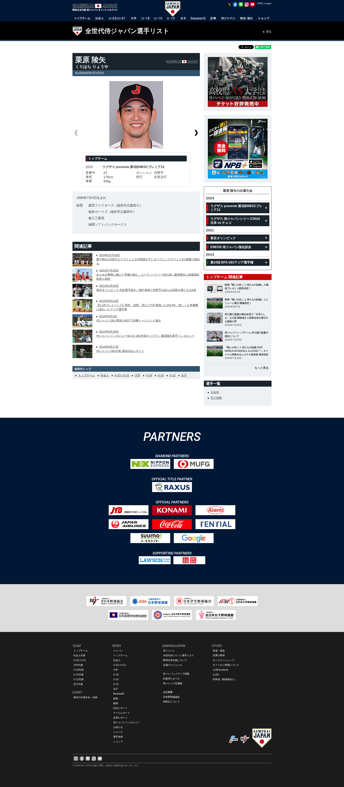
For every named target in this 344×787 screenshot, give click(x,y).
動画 (115, 703)
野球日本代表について (175, 660)
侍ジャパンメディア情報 (176, 673)
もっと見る (262, 367)
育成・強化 (219, 650)
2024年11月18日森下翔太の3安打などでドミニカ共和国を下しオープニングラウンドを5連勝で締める (148, 259)
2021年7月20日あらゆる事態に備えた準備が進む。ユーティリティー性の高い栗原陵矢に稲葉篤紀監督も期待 (147, 274)
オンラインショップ (223, 660)
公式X (216, 674)
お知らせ (118, 727)
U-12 (172, 375)
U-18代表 (78, 669)
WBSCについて (171, 701)
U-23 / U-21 (121, 375)
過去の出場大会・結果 (85, 697)
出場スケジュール (172, 665)
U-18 (149, 375)
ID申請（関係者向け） (225, 679)
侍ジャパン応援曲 (172, 683)
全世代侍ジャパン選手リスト (127, 30)
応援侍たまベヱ (171, 678)
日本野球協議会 (171, 697)
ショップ (118, 741)
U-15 (161, 375)
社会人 (105, 375)
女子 (184, 375)
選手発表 (118, 736)
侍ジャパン (169, 650)
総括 (115, 698)
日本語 (260, 3)
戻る (269, 31)
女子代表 (78, 684)
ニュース (118, 732)
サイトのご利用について (226, 665)
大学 (137, 375)
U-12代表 (78, 679)
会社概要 (168, 692)
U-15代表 (78, 674)
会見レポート (120, 717)
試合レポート (120, 708)
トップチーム (86, 375)
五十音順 (216, 397)
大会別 (215, 392)
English (268, 3)
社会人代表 (79, 655)
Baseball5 (118, 693)
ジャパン (118, 650)
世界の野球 (219, 655)
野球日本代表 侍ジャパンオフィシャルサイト (96, 7)
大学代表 (78, 665)
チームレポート (121, 712)
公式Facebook (220, 669)
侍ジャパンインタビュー (126, 722)
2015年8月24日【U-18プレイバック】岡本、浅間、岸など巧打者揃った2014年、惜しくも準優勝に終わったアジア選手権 (147, 305)
